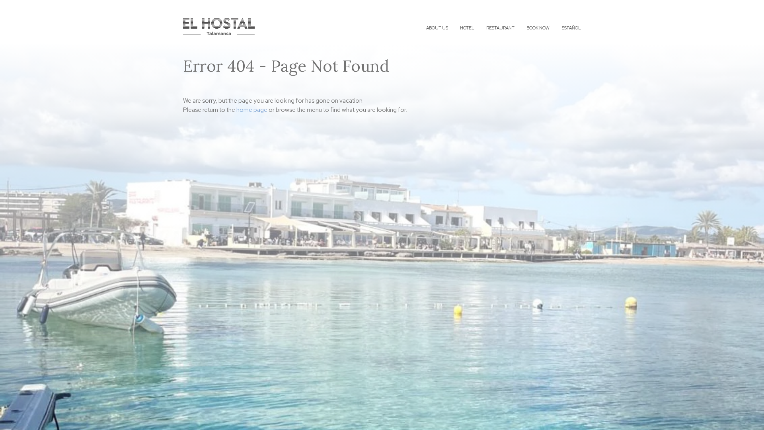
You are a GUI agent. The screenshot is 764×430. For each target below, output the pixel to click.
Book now (538, 28)
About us (437, 28)
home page (251, 110)
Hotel (467, 28)
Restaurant (500, 28)
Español (571, 28)
